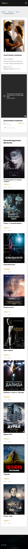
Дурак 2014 (8, 434)
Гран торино (8, 350)
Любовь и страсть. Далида (14, 392)
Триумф (7, 474)
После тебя (8, 516)
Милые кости (9, 307)
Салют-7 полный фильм (13, 223)
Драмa (5, 187)
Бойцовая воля (9, 264)
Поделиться (11, 128)
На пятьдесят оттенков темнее (13, 180)
